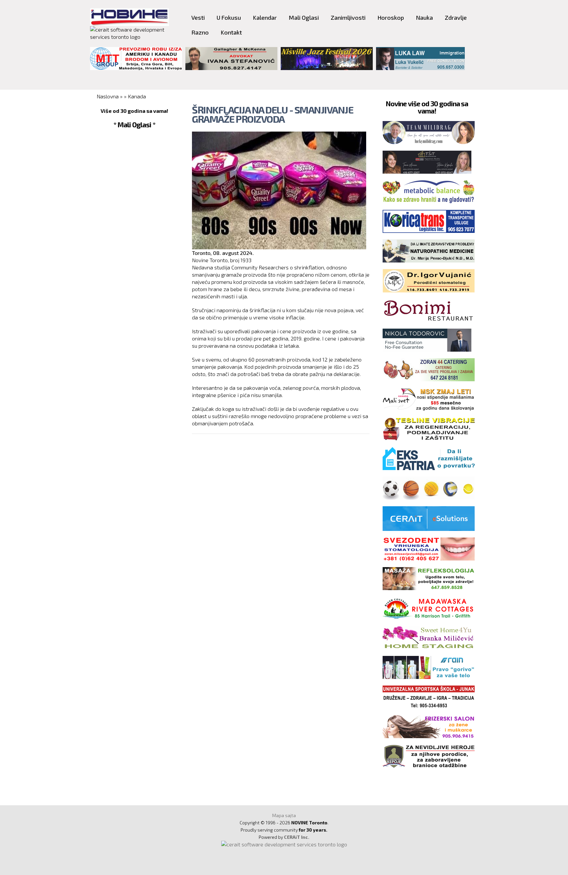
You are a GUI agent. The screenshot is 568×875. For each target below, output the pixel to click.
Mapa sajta (284, 815)
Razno (200, 32)
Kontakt (231, 32)
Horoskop (390, 17)
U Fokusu (229, 17)
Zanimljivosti (348, 17)
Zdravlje (456, 17)
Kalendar (265, 17)
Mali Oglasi (304, 17)
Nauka (424, 17)
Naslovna (108, 96)
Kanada (137, 96)
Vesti (198, 17)
